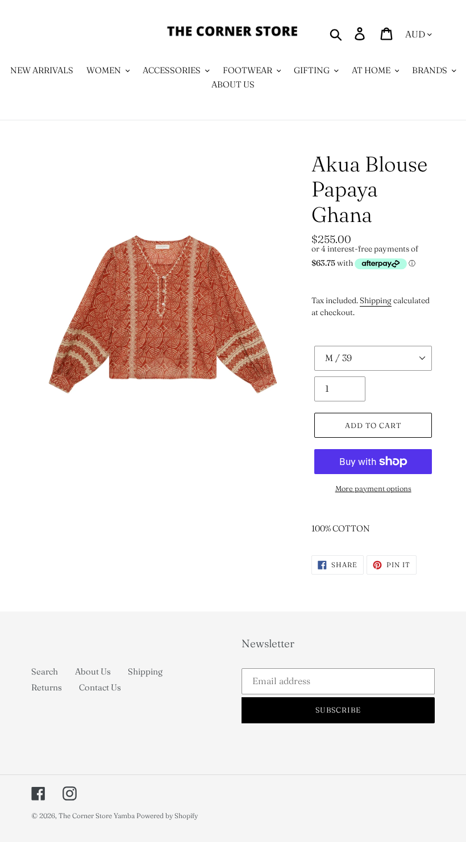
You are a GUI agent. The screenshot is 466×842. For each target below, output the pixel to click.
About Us (93, 671)
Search (44, 671)
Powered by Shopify (167, 815)
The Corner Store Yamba (97, 815)
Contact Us (100, 687)
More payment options (373, 488)
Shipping (376, 300)
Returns (46, 687)
